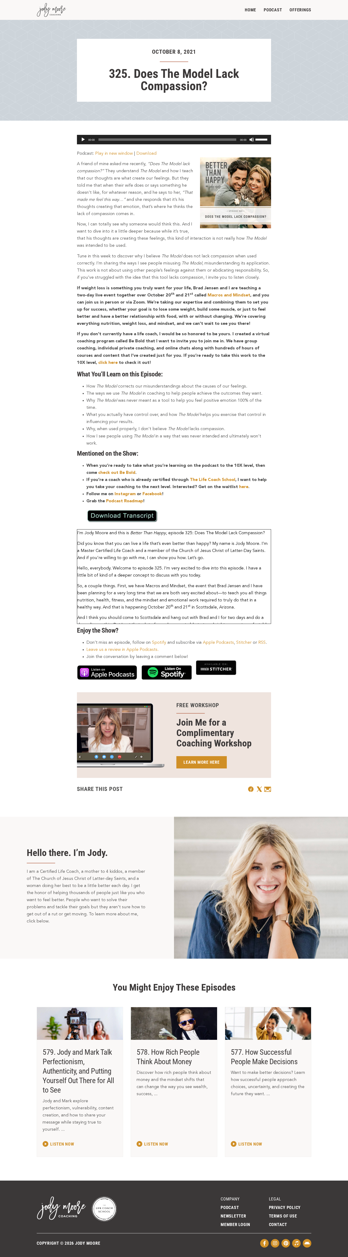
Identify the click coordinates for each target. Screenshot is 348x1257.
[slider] (262, 139)
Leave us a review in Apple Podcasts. (122, 650)
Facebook (152, 494)
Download (146, 153)
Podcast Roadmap (124, 501)
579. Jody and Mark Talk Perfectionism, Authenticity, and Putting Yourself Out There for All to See (78, 1071)
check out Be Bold (116, 473)
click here (108, 363)
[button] (250, 789)
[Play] (83, 139)
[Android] (307, 1243)
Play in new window (114, 153)
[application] (174, 139)
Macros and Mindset (229, 295)
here (243, 487)
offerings (300, 9)
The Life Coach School (212, 480)
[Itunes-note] (296, 1243)
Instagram (125, 494)
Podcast (273, 9)
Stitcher (244, 642)
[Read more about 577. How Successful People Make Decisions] (246, 1144)
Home (250, 9)
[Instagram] (275, 1243)
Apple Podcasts (218, 642)
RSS (262, 642)
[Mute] (251, 139)
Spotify (159, 642)
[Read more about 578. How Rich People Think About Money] (152, 1144)
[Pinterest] (285, 1243)
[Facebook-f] (264, 1243)
